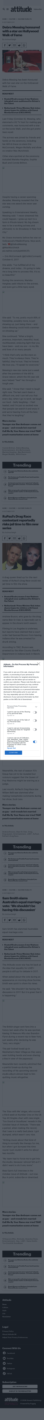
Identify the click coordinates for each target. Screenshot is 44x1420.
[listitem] (22, 707)
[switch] (35, 712)
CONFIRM (13, 752)
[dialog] (22, 710)
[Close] (39, 664)
